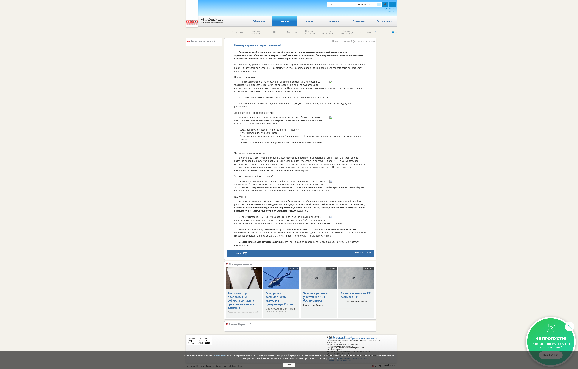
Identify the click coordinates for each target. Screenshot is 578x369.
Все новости (237, 32)
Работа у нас (259, 21)
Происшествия (364, 32)
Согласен (289, 365)
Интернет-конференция (310, 32)
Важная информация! (346, 32)
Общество (292, 32)
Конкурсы (334, 21)
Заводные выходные (255, 32)
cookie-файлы (219, 355)
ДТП (274, 32)
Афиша (309, 21)
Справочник (359, 21)
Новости (284, 21)
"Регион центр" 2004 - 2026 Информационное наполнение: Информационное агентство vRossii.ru (352, 338)
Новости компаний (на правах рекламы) (353, 41)
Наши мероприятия (328, 32)
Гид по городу (384, 21)
